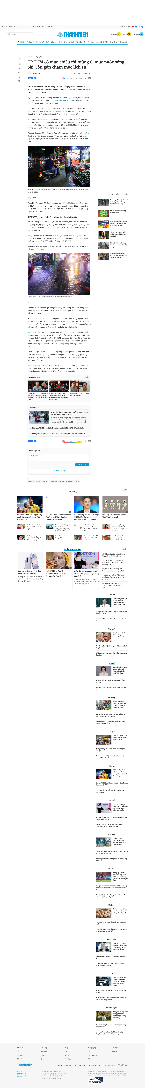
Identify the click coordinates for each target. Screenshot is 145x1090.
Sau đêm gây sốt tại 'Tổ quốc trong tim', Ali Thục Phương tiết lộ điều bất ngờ (110, 825)
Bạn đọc (115, 1048)
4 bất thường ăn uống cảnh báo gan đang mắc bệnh (111, 923)
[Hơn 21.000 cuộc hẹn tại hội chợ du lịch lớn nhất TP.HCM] (103, 740)
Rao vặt (114, 1051)
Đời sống (47, 42)
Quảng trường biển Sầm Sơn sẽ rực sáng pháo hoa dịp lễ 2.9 (111, 750)
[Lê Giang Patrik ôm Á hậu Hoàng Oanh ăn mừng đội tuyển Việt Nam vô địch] (103, 774)
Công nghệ (98, 42)
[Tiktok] (139, 26)
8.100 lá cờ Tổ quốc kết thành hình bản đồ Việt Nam (111, 620)
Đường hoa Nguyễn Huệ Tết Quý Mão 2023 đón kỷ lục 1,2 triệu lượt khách (58, 434)
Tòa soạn (82, 1065)
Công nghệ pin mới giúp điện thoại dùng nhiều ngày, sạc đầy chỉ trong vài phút (120, 946)
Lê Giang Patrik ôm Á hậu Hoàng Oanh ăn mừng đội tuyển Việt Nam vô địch (120, 773)
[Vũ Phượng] (29, 73)
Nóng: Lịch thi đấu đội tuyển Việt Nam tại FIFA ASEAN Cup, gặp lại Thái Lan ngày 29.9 (120, 876)
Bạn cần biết (36, 26)
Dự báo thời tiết (34, 332)
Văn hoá (67, 1051)
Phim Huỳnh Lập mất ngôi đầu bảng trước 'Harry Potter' (110, 791)
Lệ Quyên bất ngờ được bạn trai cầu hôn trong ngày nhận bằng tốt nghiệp (120, 807)
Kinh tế (41, 42)
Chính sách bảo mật (93, 1065)
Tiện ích (44, 26)
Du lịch (73, 42)
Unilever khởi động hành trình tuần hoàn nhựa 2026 (111, 688)
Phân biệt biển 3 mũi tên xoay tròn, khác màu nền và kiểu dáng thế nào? (111, 999)
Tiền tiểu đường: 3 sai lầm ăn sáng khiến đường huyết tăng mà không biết (112, 930)
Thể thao (91, 42)
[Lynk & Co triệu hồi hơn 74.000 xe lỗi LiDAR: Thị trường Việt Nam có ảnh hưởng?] (103, 981)
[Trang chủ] (18, 42)
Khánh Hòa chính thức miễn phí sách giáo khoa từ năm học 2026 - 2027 (112, 852)
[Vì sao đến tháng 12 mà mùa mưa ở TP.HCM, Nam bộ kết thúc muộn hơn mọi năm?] (39, 417)
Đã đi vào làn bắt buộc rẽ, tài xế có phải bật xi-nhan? (111, 991)
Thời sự (29, 42)
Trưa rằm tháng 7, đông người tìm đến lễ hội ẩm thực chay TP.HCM (110, 723)
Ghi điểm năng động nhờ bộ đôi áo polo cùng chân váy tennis (111, 1026)
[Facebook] (136, 26)
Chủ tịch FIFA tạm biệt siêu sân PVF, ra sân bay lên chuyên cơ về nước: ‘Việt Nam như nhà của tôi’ (111, 888)
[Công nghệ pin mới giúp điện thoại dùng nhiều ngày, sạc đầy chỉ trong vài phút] (103, 947)
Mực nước (31, 481)
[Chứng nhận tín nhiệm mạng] (95, 1080)
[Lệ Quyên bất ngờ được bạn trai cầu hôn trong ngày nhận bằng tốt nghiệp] (103, 808)
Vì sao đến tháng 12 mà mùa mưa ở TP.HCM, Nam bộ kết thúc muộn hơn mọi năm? (69, 413)
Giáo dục (67, 42)
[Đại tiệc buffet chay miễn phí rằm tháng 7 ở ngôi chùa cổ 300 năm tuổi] (103, 705)
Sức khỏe (54, 42)
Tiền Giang (39, 249)
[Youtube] (133, 26)
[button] (19, 58)
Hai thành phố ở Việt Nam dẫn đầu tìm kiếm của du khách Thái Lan (110, 757)
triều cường (84, 133)
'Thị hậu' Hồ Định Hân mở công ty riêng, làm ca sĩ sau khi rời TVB (112, 784)
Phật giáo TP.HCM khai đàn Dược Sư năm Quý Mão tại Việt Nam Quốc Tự (58, 428)
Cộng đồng (39, 57)
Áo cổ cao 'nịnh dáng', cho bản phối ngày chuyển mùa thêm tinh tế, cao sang (109, 1033)
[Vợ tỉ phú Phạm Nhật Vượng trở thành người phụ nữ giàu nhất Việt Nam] (103, 671)
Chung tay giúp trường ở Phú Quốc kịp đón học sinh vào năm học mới (120, 841)
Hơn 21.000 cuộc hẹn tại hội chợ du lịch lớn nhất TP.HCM (120, 738)
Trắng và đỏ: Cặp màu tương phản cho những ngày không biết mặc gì (120, 1015)
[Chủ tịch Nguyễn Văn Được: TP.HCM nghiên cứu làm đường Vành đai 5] (103, 602)
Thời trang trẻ (122, 42)
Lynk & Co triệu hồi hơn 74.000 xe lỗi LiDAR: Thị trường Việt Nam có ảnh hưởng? (119, 981)
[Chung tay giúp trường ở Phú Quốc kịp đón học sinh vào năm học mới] (103, 842)
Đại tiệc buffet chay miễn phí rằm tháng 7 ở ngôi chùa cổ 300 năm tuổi (119, 704)
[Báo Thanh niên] (24, 1065)
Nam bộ (38, 481)
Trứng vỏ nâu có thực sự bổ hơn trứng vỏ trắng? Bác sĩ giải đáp (120, 911)
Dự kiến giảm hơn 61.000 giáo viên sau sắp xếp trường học (111, 860)
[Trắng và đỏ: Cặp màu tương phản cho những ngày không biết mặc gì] (103, 1016)
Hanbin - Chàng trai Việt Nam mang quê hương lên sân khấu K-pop (112, 818)
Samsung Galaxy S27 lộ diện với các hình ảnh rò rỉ (111, 957)
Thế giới (35, 42)
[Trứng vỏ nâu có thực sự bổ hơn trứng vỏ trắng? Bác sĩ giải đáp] (103, 913)
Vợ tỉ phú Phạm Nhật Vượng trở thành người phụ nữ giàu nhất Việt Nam (120, 670)
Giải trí (85, 42)
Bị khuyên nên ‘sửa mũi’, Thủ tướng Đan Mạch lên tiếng (111, 654)
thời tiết (45, 481)
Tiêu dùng (113, 42)
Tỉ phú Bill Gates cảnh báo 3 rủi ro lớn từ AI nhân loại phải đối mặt (110, 964)
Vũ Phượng (36, 73)
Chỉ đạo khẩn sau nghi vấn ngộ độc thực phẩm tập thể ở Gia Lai (111, 613)
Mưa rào (61, 481)
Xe (103, 42)
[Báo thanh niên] (72, 34)
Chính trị (23, 42)
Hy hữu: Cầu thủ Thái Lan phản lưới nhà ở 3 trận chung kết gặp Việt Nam (110, 896)
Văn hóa (79, 42)
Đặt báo (59, 1065)
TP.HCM (78, 481)
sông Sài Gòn (59, 100)
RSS (75, 1065)
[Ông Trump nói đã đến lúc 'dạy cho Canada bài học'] (103, 637)
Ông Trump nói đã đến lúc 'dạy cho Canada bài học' (119, 635)
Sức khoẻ (44, 1051)
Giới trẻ (60, 42)
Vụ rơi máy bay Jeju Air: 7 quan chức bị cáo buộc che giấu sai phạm (112, 647)
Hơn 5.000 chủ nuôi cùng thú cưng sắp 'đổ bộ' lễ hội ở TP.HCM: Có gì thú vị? (111, 715)
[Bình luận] (19, 73)
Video (107, 42)
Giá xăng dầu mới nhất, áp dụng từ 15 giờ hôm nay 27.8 (111, 681)
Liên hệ (50, 26)
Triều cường (53, 481)
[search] (20, 34)
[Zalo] (142, 26)
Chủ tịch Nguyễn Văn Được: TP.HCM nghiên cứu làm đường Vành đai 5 (120, 601)
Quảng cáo (67, 1065)
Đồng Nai (70, 100)
